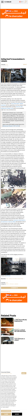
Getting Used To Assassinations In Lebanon (13, 60)
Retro (13, 5)
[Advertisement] (14, 42)
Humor (8, 5)
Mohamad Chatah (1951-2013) (11, 126)
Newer (17, 414)
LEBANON (16, 284)
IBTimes (8, 275)
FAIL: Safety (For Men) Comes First (14, 278)
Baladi (18, 5)
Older (6, 414)
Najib (7, 64)
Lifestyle (3, 5)
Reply (24, 373)
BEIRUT (7, 284)
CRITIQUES (12, 284)
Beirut (25, 64)
